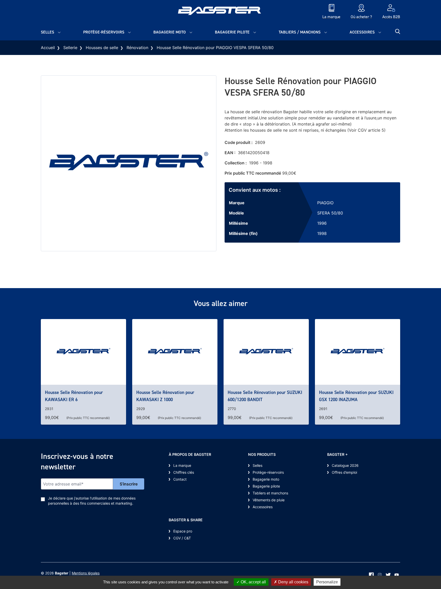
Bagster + (337, 454)
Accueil (48, 47)
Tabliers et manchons (270, 493)
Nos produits (262, 454)
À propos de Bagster (190, 454)
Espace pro (182, 531)
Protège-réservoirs (103, 32)
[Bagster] (221, 12)
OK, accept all (253, 582)
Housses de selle (102, 47)
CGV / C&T (182, 538)
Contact (180, 479)
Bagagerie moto (169, 32)
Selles (47, 32)
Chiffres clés (183, 472)
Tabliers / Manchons (300, 32)
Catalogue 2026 (345, 465)
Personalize (327, 582)
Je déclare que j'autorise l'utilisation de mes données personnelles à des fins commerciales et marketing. (92, 500)
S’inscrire (129, 483)
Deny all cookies (292, 582)
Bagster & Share (186, 520)
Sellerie (70, 47)
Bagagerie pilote (232, 32)
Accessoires (362, 32)
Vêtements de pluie (269, 500)
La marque (182, 465)
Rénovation (137, 47)
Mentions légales (86, 573)
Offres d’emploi (344, 472)
